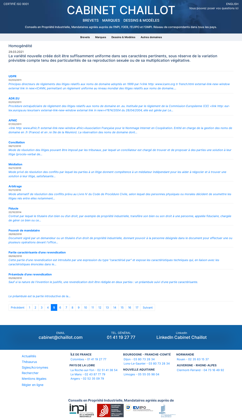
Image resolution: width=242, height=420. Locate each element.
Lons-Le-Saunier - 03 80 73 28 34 (147, 363)
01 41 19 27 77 (121, 337)
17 (137, 307)
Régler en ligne (32, 385)
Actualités (29, 356)
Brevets (85, 37)
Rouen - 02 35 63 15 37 (193, 359)
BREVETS (91, 20)
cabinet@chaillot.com (61, 337)
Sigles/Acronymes (35, 367)
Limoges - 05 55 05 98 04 (141, 374)
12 (99, 307)
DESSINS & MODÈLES (141, 20)
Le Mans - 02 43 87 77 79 (88, 374)
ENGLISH (232, 4)
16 (129, 307)
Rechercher (30, 373)
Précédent (17, 307)
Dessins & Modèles (123, 37)
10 (85, 307)
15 (122, 307)
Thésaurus (29, 362)
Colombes (77, 359)
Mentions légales (34, 378)
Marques (100, 37)
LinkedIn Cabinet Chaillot (181, 337)
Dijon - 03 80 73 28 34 (139, 359)
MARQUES (111, 20)
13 (107, 307)
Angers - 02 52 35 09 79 (87, 378)
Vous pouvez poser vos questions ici (213, 8)
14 (114, 307)
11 (92, 307)
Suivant (148, 307)
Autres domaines (151, 37)
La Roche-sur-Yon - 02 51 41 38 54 (94, 370)
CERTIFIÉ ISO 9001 (16, 4)
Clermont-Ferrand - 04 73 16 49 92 (200, 370)
